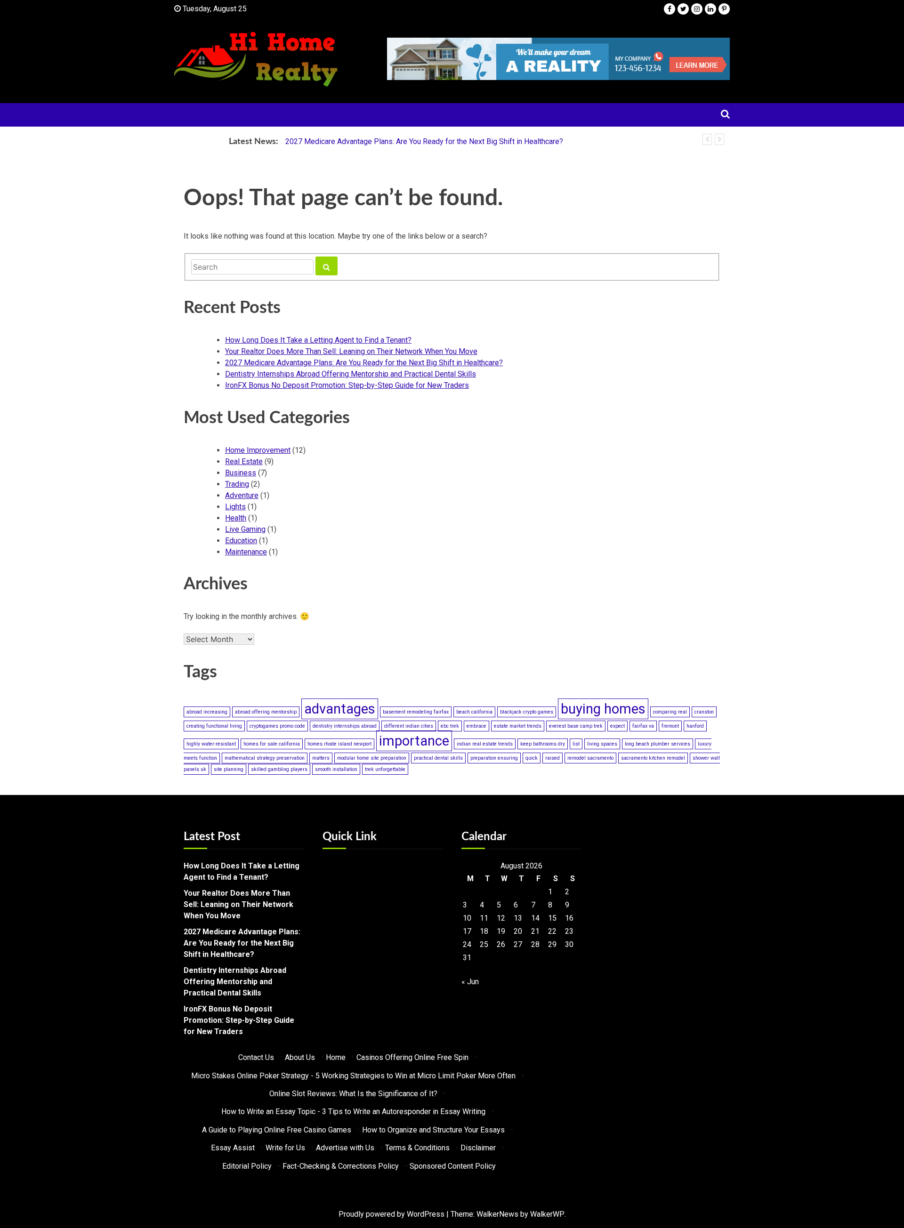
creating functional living (214, 726)
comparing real (670, 712)
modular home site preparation (371, 758)
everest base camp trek (576, 726)
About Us (300, 1057)
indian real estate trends (485, 744)
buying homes (603, 709)
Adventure (241, 495)
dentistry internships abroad (345, 726)
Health (235, 518)
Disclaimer (478, 1147)
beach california (474, 712)
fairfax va (643, 726)
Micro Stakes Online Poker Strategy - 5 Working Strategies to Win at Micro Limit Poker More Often (353, 1075)
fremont (670, 726)
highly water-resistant (211, 744)
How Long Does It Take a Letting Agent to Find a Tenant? (318, 340)
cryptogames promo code (277, 726)
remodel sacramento (590, 758)
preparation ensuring (494, 758)
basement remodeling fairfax (416, 712)
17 (467, 931)
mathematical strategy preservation (265, 758)
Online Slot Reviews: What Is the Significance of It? (353, 1093)
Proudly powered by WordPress (391, 1214)
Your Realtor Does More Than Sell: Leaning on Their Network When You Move (351, 351)
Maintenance (246, 551)
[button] (707, 139)
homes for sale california (271, 744)
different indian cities (408, 726)
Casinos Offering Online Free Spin (412, 1057)
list (576, 744)
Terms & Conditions (417, 1147)
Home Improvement (258, 450)
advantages (339, 709)
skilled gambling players (279, 769)
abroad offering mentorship (266, 712)
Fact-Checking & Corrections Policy (340, 1166)
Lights (235, 506)
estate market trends (517, 726)
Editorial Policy (247, 1166)
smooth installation (336, 769)
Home (336, 1057)
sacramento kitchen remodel (653, 758)
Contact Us (256, 1057)
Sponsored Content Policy (453, 1166)
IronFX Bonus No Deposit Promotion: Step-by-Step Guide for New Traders (347, 385)
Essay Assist (233, 1147)
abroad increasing (206, 712)
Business (240, 472)
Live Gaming (245, 529)
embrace (476, 726)
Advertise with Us (345, 1147)
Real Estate (244, 461)
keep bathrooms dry (542, 744)
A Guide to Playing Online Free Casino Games (276, 1129)
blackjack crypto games (526, 712)
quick (531, 758)
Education (241, 540)
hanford (695, 726)
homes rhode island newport (339, 744)
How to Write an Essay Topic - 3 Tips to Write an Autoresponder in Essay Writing (353, 1111)
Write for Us (285, 1147)
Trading (237, 484)
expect (617, 726)
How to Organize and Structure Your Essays (433, 1129)
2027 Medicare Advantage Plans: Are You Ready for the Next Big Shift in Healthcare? (424, 141)
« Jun (470, 981)
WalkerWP (547, 1214)
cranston (704, 712)
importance (414, 741)
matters (321, 758)
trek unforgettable (385, 769)
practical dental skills (438, 758)
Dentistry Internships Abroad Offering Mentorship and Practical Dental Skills (350, 373)
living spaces (602, 744)
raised (552, 758)
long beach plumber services (657, 744)
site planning (228, 769)
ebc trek (450, 726)
